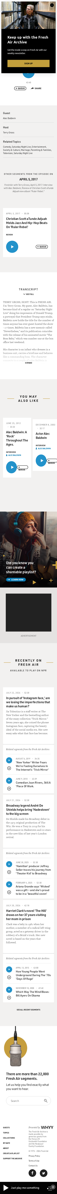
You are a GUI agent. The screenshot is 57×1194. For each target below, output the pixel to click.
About (6, 1148)
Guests (6, 1127)
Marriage (25, 149)
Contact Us (33, 1165)
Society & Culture (11, 149)
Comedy (7, 146)
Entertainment (39, 146)
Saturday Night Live (21, 146)
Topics (6, 1132)
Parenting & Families (41, 149)
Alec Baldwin (9, 118)
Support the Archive (12, 1158)
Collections (9, 1138)
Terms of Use (34, 1160)
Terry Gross (8, 132)
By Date (6, 1143)
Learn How (17, 579)
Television (8, 153)
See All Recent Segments (28, 1009)
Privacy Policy (34, 1156)
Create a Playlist (11, 1153)
